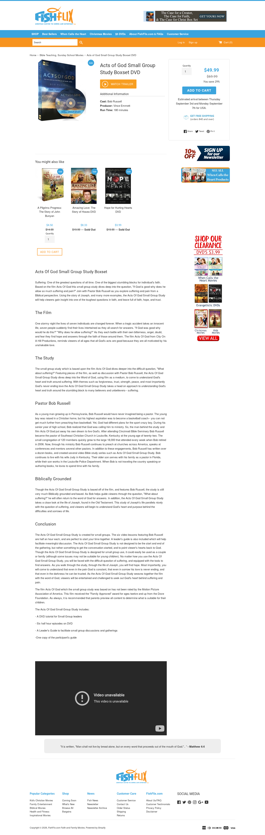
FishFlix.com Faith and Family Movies (66, 827)
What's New (68, 804)
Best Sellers (49, 34)
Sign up (193, 42)
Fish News (92, 800)
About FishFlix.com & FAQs (146, 34)
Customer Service (178, 34)
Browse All (67, 808)
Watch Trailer (122, 84)
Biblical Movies (38, 808)
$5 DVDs (120, 34)
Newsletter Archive (97, 808)
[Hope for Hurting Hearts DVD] (118, 186)
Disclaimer (151, 811)
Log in (181, 42)
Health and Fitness (39, 811)
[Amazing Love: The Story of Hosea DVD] (83, 186)
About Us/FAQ (153, 800)
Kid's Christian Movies (41, 800)
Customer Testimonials (158, 804)
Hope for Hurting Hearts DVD (118, 210)
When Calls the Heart (73, 34)
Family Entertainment (41, 804)
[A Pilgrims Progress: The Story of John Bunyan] (49, 186)
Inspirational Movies (40, 815)
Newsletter (92, 804)
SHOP (35, 34)
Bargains (66, 811)
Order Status (123, 808)
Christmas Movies (101, 34)
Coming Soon (69, 800)
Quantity (187, 65)
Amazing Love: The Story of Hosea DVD (84, 210)
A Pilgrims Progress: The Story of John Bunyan (49, 212)
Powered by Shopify (95, 827)
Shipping (121, 811)
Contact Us (123, 804)
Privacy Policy (153, 808)
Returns (121, 815)
